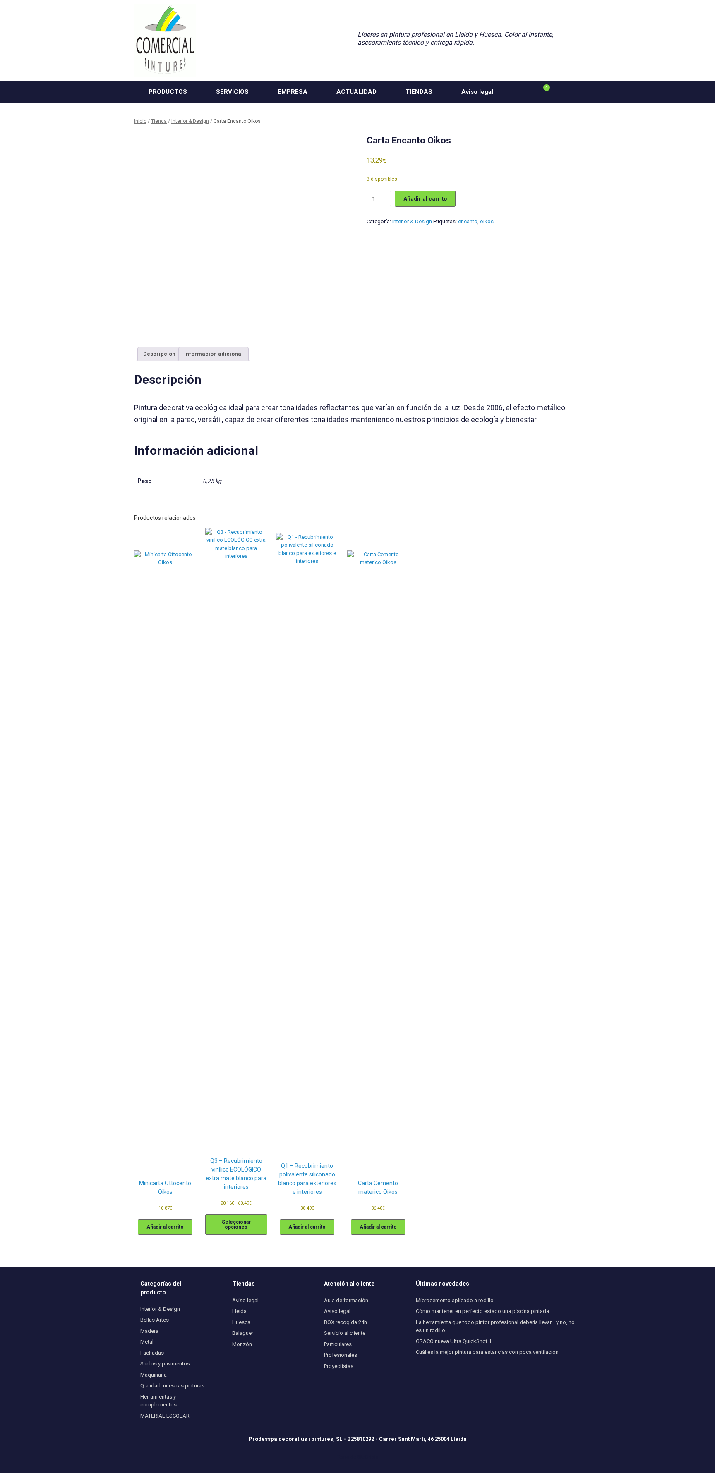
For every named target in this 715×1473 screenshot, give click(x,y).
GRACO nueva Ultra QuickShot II (453, 1341)
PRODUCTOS (168, 92)
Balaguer (242, 1333)
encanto (467, 221)
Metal (147, 1342)
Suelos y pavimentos (165, 1364)
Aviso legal (477, 92)
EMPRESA (292, 92)
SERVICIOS (232, 92)
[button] (569, 92)
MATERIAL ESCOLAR (165, 1416)
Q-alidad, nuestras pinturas (172, 1385)
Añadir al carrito (425, 199)
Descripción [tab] (159, 354)
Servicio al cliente (344, 1333)
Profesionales (340, 1355)
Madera (149, 1331)
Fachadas (152, 1353)
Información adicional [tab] (213, 354)
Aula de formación (346, 1300)
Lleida (239, 1311)
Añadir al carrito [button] (165, 1227)
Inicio (140, 121)
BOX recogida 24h (345, 1322)
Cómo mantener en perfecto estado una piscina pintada (482, 1311)
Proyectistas (338, 1366)
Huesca (241, 1322)
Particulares (338, 1344)
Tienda (159, 121)
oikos (487, 221)
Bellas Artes (154, 1320)
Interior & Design (190, 121)
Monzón (242, 1344)
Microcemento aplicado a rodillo (455, 1300)
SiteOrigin (368, 1457)
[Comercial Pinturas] (165, 40)
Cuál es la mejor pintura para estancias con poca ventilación (487, 1352)
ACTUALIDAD (356, 92)
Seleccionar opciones (236, 1224)
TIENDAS (418, 92)
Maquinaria (153, 1375)
